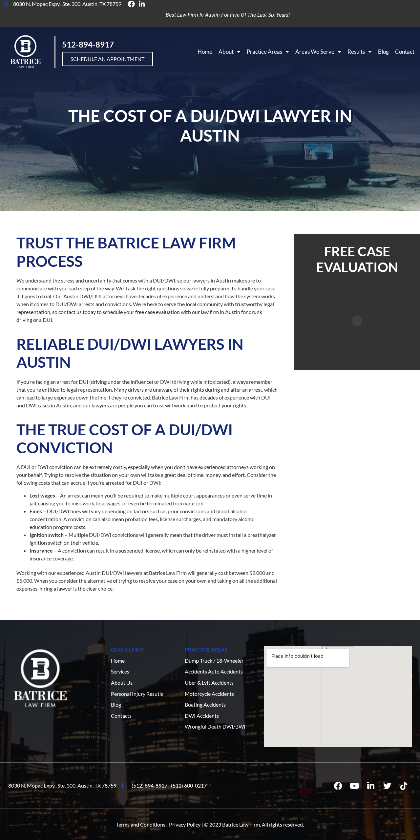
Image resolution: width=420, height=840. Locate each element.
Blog (383, 51)
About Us (122, 682)
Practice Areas (264, 51)
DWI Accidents (202, 716)
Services (120, 671)
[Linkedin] (371, 785)
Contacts (121, 716)
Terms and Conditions (140, 824)
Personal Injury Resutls (137, 694)
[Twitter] (387, 785)
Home (205, 51)
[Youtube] (354, 785)
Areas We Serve (314, 51)
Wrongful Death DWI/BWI (215, 726)
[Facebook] (338, 785)
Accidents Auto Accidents (214, 671)
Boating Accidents (205, 704)
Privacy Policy (184, 824)
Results (356, 51)
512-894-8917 (88, 44)
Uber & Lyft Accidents (209, 682)
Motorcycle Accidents (209, 694)
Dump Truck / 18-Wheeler (214, 660)
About (226, 51)
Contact (404, 51)
